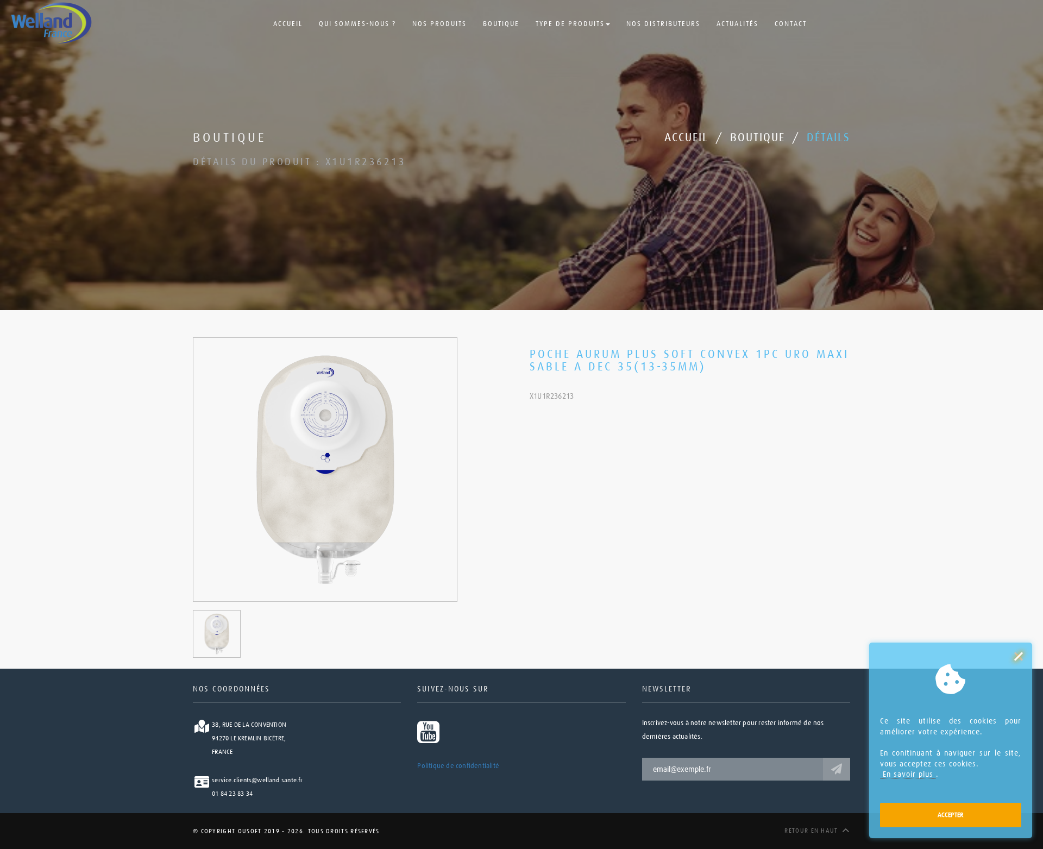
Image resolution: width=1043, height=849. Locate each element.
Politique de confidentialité (458, 766)
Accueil (288, 24)
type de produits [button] (570, 24)
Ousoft (248, 831)
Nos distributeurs (663, 24)
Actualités (737, 24)
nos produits (439, 24)
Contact (791, 24)
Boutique (501, 24)
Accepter (951, 815)
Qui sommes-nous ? (357, 24)
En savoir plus (908, 774)
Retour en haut (811, 830)
